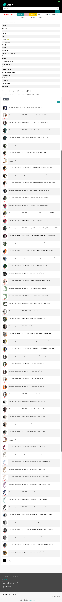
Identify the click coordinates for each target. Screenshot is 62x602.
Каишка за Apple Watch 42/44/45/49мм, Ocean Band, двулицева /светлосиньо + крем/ (31, 258)
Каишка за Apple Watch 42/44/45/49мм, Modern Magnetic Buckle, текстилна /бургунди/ (32, 235)
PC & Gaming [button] (6, 75)
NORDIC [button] (4, 28)
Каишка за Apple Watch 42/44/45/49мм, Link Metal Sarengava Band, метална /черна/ (31, 529)
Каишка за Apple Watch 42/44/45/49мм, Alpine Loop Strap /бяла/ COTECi (28, 114)
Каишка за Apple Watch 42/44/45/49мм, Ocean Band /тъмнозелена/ (26, 243)
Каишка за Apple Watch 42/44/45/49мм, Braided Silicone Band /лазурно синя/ (29, 129)
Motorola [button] (24, 17)
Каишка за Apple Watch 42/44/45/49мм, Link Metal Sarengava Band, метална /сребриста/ (32, 522)
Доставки (5, 86)
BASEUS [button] (4, 31)
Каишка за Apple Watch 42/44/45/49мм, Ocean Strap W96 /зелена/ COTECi (28, 265)
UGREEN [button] (4, 34)
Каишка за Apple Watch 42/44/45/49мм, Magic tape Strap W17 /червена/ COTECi (30, 220)
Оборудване (6, 83)
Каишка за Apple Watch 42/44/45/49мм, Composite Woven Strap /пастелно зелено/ (31, 145)
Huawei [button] (46, 14)
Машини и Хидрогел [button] (8, 23)
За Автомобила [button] (7, 64)
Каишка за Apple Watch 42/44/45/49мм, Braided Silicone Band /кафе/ (27, 408)
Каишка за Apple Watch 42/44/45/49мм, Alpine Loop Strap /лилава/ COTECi (28, 122)
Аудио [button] (4, 58)
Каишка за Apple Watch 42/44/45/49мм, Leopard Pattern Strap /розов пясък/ (29, 476)
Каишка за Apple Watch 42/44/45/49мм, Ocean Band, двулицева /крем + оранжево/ (31, 250)
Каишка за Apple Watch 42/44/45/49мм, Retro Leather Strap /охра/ (26, 552)
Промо (20, 14)
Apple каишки (20, 94)
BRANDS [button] (32, 14)
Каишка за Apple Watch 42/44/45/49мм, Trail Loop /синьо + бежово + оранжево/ (30, 333)
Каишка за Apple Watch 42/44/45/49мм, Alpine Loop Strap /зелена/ (26, 363)
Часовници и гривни (8, 94)
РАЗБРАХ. (31, 600)
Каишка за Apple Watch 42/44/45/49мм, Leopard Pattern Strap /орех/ (27, 469)
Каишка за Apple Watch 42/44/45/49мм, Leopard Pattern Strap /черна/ (27, 506)
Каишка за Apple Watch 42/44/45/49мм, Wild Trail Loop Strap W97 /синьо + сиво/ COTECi (32, 348)
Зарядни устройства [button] (8, 53)
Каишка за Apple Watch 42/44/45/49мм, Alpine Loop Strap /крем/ (26, 378)
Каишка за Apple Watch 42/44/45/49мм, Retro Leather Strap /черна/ (26, 273)
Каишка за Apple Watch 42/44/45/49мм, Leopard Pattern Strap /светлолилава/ (29, 484)
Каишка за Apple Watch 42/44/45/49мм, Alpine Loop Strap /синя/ (25, 393)
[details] (4, 99)
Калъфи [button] (4, 45)
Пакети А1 (5, 80)
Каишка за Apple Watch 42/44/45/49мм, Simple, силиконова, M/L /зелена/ (28, 288)
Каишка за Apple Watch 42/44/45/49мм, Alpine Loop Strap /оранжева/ (27, 386)
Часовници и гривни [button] (8, 72)
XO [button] (3, 36)
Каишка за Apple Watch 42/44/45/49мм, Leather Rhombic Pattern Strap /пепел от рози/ (32, 182)
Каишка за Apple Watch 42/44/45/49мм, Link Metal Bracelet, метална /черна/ (29, 190)
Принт (4, 25)
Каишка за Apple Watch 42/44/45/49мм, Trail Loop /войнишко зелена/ (27, 318)
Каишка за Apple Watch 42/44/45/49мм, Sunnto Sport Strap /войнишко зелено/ (29, 303)
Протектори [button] (6, 42)
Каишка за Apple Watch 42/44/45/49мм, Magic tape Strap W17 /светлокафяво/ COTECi (31, 212)
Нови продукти (11, 14)
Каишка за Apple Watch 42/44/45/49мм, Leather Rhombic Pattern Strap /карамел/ (30, 167)
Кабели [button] (4, 56)
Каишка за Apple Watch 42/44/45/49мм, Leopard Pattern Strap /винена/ (27, 446)
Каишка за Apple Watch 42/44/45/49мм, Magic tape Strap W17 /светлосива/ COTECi (31, 537)
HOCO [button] (5, 39)
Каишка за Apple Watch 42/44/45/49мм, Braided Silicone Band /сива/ (27, 431)
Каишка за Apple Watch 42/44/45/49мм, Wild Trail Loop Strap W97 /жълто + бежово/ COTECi (33, 341)
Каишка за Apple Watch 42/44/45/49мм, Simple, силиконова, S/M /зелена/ (28, 295)
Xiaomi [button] (32, 17)
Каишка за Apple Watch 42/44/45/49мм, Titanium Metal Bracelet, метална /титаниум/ (31, 310)
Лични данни (6, 594)
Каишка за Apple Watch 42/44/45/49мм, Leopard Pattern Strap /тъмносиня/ (28, 491)
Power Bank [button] (5, 50)
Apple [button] (40, 14)
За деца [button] (4, 67)
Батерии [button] (4, 47)
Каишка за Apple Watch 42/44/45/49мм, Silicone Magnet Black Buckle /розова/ (29, 280)
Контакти (13, 594)
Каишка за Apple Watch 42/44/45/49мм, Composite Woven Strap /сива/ (27, 152)
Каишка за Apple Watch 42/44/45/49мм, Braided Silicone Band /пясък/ (27, 424)
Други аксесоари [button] (7, 61)
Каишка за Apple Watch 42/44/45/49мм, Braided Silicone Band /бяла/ (27, 401)
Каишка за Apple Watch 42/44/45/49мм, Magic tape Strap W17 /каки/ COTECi (28, 197)
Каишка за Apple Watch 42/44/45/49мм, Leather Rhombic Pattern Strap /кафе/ (29, 175)
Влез (57, 11)
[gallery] (7, 99)
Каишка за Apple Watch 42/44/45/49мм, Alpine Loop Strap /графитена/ (27, 356)
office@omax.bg (7, 579)
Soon (26, 14)
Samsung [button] (54, 14)
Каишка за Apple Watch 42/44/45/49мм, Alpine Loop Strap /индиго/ (26, 371)
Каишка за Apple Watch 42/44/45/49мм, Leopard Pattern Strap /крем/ (27, 454)
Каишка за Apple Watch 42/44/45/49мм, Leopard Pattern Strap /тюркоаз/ (28, 499)
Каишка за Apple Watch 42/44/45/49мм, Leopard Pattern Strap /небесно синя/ (29, 461)
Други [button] (39, 17)
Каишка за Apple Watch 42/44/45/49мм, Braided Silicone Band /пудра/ (27, 416)
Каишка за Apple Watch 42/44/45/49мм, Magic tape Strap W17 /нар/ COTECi (28, 205)
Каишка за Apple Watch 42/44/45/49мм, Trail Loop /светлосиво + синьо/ (27, 325)
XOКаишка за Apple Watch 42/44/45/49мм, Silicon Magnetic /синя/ (26, 107)
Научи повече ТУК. (37, 600)
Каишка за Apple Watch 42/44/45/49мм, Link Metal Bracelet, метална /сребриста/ (30, 514)
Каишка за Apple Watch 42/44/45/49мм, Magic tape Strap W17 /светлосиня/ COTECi (31, 544)
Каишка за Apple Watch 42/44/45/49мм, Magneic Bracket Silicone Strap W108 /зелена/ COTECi (33, 227)
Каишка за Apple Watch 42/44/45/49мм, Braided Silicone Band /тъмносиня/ (28, 137)
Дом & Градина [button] (6, 69)
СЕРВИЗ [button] (4, 78)
